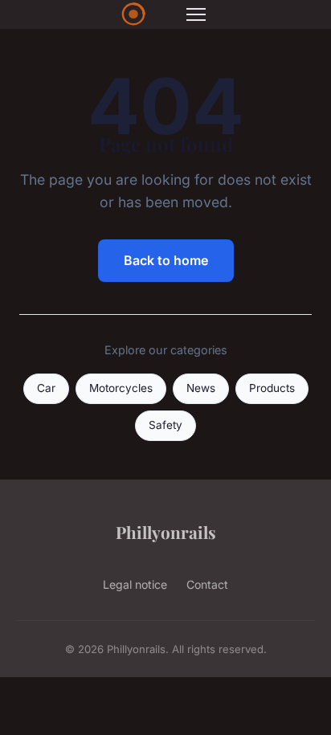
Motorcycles (121, 388)
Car (46, 388)
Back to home (166, 260)
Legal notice (135, 584)
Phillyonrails (166, 532)
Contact (207, 584)
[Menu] (196, 14)
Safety (165, 425)
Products (272, 388)
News (200, 388)
